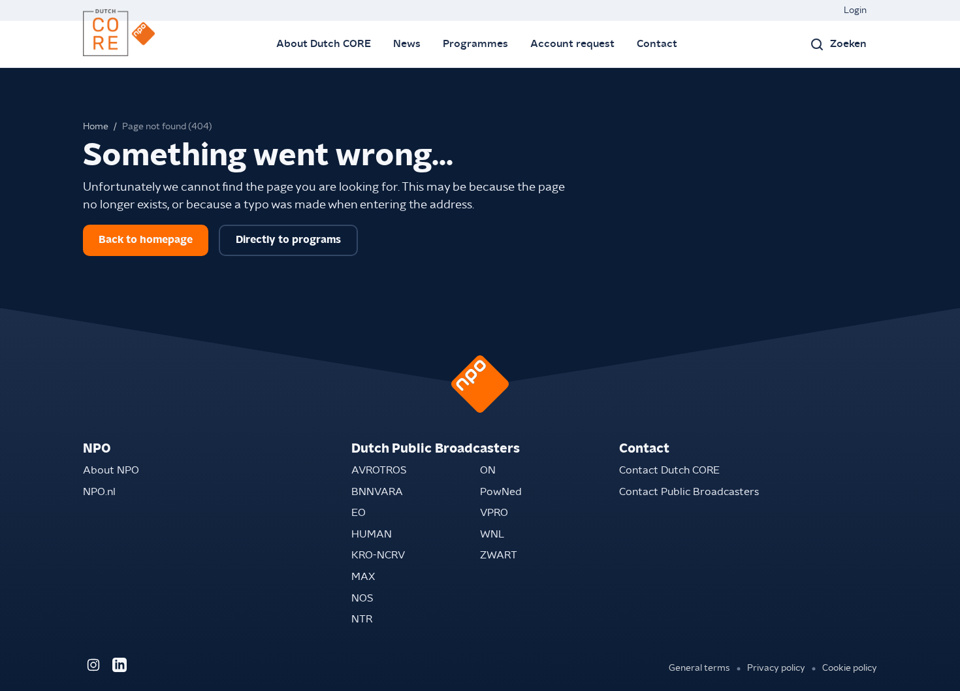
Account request (572, 44)
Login (855, 10)
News (407, 44)
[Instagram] (93, 664)
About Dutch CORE (323, 44)
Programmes (475, 44)
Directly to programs (288, 239)
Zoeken (848, 44)
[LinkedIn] (119, 664)
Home (95, 126)
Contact (657, 44)
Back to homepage (146, 239)
